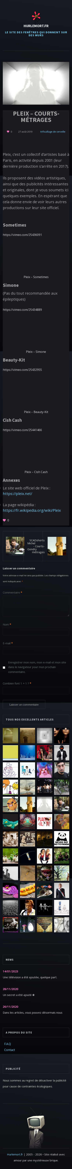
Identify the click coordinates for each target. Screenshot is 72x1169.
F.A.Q (7, 1043)
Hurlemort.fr (36, 26)
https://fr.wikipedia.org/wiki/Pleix (32, 510)
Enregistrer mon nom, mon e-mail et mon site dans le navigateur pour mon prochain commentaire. (37, 667)
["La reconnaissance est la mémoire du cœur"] (8, 131)
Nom (7, 624)
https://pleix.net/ (17, 493)
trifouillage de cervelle (52, 131)
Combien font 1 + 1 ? (17, 683)
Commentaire (12, 592)
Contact (9, 1049)
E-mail (8, 643)
